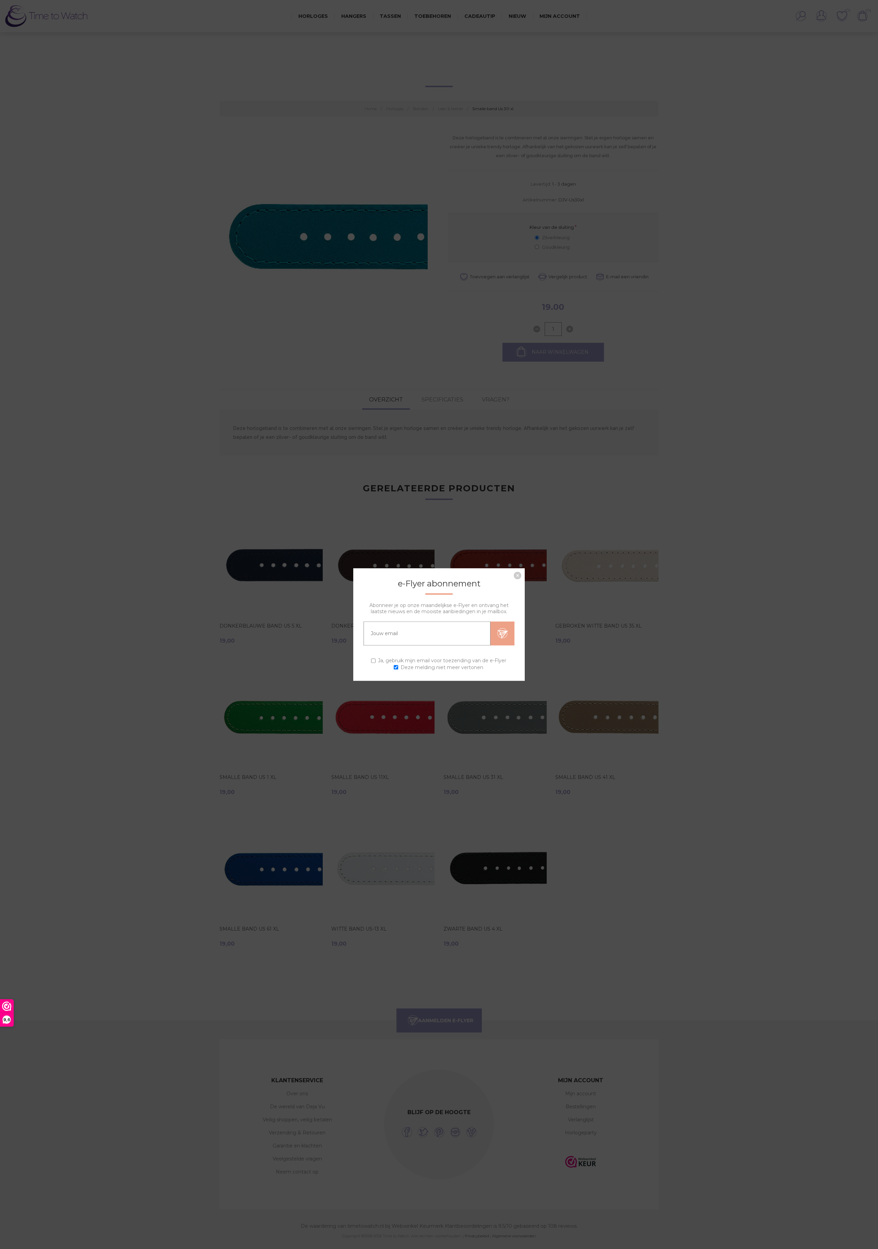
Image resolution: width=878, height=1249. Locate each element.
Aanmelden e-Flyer (502, 633)
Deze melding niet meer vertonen (442, 667)
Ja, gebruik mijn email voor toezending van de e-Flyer (442, 661)
